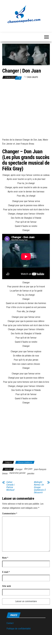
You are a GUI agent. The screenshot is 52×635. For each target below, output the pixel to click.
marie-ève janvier (17, 473)
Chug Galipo (32, 77)
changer (18, 469)
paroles (30, 473)
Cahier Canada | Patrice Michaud (10, 486)
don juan (28, 468)
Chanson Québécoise (25, 462)
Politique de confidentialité (18, 628)
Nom (5, 557)
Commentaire (9, 513)
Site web (6, 586)
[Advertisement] (26, 109)
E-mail (6, 572)
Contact (10, 623)
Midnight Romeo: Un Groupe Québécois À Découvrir (39, 487)
